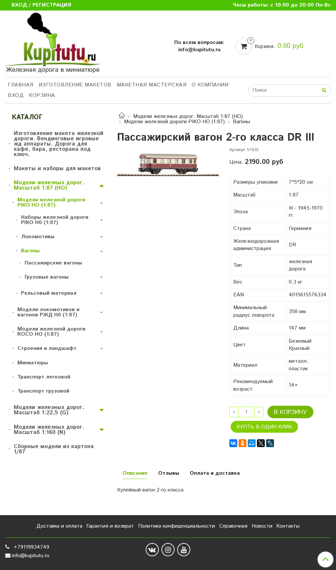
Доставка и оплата (59, 526)
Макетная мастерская (152, 85)
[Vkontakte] (152, 549)
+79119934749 (30, 547)
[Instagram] (168, 549)
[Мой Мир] (252, 443)
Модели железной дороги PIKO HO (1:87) (174, 121)
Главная (20, 85)
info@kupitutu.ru (30, 555)
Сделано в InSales (309, 551)
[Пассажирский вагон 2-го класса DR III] (168, 162)
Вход (16, 95)
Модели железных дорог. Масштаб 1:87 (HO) (188, 116)
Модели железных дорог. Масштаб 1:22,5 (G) (49, 410)
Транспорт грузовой (43, 391)
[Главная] (121, 116)
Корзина (42, 95)
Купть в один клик (264, 427)
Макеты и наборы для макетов (57, 168)
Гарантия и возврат (110, 526)
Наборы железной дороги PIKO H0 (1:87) (54, 220)
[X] (261, 443)
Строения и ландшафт (46, 348)
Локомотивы (37, 236)
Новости (262, 526)
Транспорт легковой (43, 377)
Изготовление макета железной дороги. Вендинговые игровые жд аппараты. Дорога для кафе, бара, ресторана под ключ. (58, 143)
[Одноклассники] (242, 443)
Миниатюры (32, 363)
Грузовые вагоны (47, 277)
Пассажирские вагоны (53, 263)
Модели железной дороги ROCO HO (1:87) (51, 331)
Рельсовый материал (48, 293)
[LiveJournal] (270, 443)
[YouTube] (183, 549)
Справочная (233, 526)
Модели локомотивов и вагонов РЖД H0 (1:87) (48, 312)
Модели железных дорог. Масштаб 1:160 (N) (49, 429)
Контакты (288, 526)
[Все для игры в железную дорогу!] (52, 44)
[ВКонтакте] (233, 443)
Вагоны (241, 121)
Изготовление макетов (75, 85)
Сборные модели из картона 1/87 (54, 449)
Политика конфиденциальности (176, 526)
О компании (210, 85)
